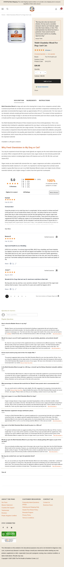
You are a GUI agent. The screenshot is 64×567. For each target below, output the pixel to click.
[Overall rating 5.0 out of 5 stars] (39, 50)
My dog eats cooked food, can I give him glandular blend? (18, 456)
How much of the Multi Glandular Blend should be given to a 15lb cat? (22, 425)
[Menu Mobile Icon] (3, 9)
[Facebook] (3, 527)
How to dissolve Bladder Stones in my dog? (14, 323)
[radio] (32, 179)
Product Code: (38, 61)
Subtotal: (37, 76)
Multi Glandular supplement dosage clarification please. (18, 410)
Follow (3, 325)
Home (3, 15)
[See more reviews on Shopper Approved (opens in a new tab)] (15, 263)
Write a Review (54, 192)
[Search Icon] (7, 9)
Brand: (36, 57)
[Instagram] (7, 527)
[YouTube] (11, 527)
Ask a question (51, 54)
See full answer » (57, 333)
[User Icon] (56, 9)
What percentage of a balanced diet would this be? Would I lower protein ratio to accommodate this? (30, 383)
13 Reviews (47, 50)
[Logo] (32, 9)
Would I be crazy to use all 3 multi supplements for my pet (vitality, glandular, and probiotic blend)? (30, 338)
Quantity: (37, 69)
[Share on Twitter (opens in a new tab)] (13, 263)
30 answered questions (40, 54)
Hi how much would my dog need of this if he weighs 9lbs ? (19, 352)
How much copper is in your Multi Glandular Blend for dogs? (19, 396)
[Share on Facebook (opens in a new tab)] (10, 263)
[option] (16, 33)
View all (4, 472)
